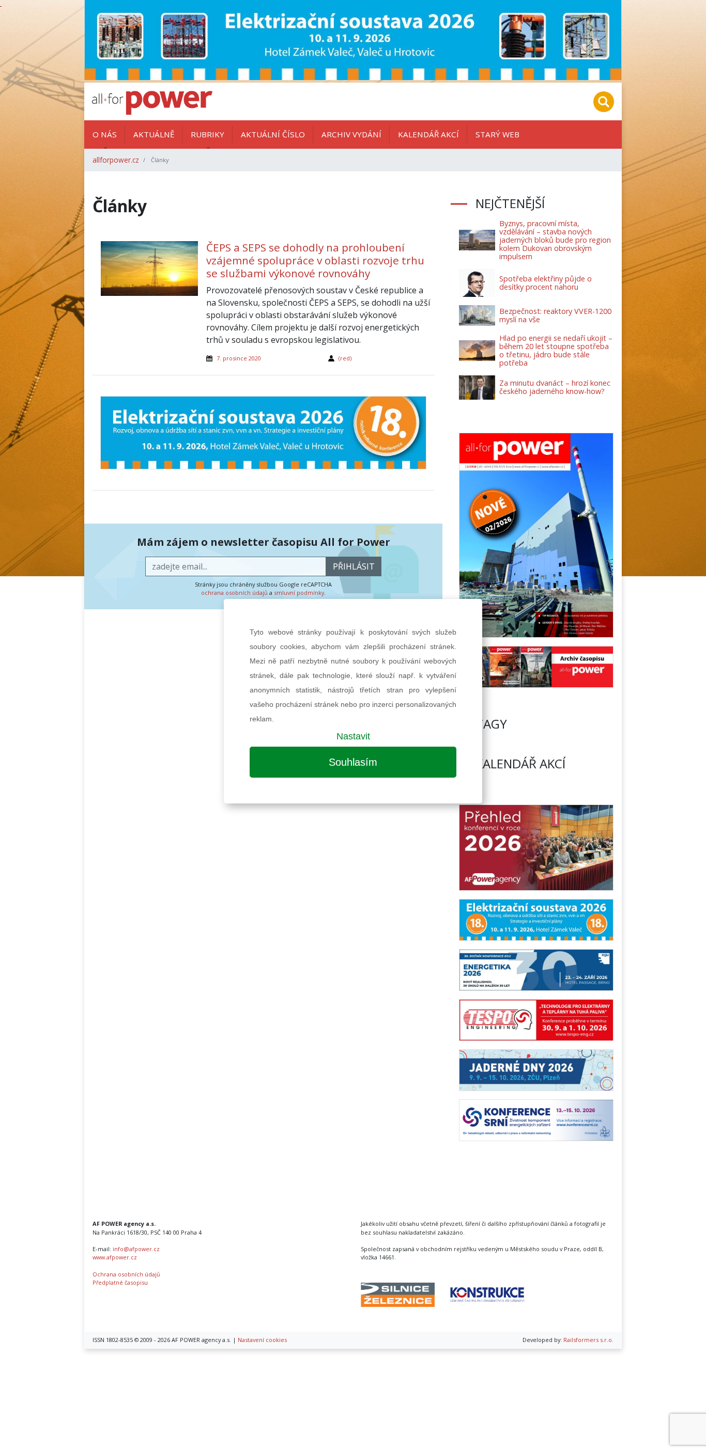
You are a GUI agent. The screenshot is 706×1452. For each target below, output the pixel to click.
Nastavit (353, 736)
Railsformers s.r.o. (588, 1340)
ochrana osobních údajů (234, 592)
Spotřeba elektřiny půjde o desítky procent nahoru (545, 283)
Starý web (497, 134)
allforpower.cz (116, 160)
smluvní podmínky (299, 592)
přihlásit (354, 566)
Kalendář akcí (428, 134)
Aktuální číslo (273, 134)
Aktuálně (153, 134)
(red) (345, 358)
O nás (105, 134)
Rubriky (207, 134)
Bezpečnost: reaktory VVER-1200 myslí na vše (555, 315)
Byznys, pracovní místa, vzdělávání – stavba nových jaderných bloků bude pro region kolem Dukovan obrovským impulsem (555, 239)
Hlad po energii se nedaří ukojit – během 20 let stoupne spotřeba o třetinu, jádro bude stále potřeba (555, 350)
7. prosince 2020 (239, 358)
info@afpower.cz (136, 1249)
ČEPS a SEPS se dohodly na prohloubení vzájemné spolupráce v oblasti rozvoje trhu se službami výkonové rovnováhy (315, 260)
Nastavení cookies (262, 1340)
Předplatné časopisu (120, 1282)
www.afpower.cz (115, 1257)
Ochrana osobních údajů (126, 1274)
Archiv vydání (351, 134)
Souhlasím (353, 762)
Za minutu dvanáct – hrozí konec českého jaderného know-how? (554, 387)
